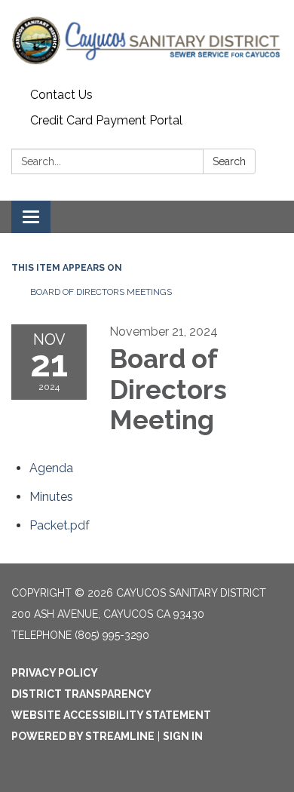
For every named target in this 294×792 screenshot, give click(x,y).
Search (229, 161)
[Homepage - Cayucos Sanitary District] (147, 41)
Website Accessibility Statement (111, 715)
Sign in (183, 736)
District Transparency (81, 694)
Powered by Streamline (83, 736)
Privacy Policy (54, 673)
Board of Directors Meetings (101, 292)
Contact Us (61, 94)
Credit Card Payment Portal (106, 120)
